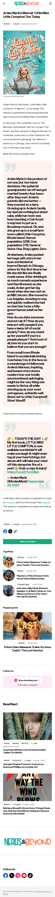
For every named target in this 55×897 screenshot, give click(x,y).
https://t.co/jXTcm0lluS (23, 472)
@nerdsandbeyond (28, 680)
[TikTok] (30, 875)
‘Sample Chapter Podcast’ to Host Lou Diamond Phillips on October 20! (23, 765)
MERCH (20, 571)
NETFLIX (25, 743)
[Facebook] (5, 875)
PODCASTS (17, 760)
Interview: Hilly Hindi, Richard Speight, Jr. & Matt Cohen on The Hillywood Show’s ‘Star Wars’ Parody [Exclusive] (34, 592)
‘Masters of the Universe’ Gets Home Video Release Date (33, 577)
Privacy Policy (40, 891)
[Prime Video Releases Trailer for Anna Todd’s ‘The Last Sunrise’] (9, 562)
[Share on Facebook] (5, 531)
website (46, 502)
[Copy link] (15, 531)
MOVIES (21, 557)
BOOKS (7, 24)
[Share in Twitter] (10, 531)
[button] (4, 3)
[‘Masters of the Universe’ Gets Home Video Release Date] (9, 575)
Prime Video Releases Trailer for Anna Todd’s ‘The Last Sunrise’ (34, 563)
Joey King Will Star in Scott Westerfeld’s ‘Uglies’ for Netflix (24, 751)
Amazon (10, 502)
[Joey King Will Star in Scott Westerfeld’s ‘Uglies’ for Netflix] (27, 726)
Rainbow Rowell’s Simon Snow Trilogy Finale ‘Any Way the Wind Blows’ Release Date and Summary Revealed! (26, 811)
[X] (11, 875)
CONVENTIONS (23, 584)
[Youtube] (24, 875)
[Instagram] (17, 875)
